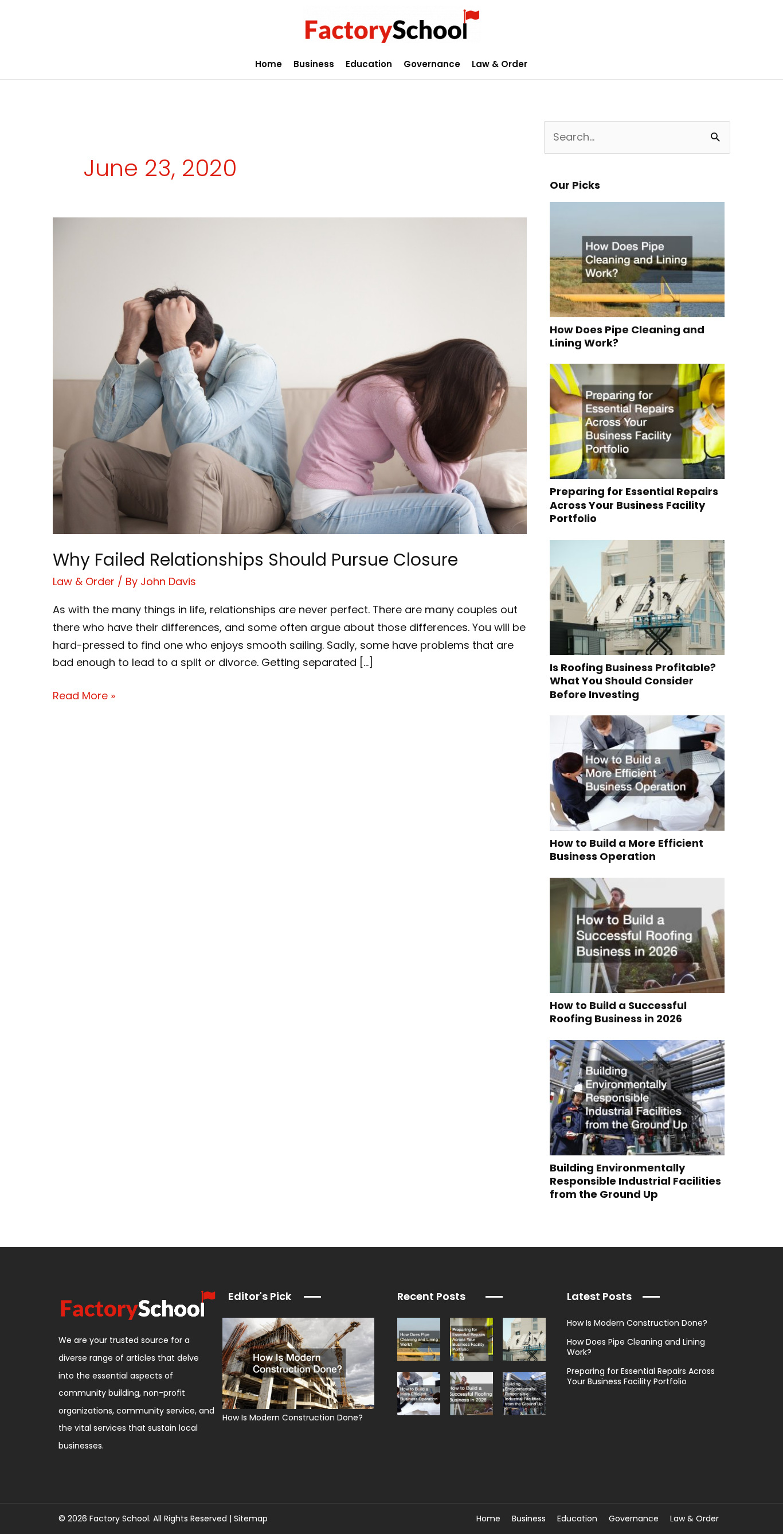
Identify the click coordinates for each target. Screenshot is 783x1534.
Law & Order (499, 64)
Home (268, 64)
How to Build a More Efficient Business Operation (626, 849)
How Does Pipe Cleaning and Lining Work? (627, 336)
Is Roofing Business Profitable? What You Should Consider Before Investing (633, 681)
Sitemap (251, 1518)
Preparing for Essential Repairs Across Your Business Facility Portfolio (634, 504)
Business (313, 64)
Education (369, 64)
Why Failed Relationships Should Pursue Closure (255, 559)
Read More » (84, 695)
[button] (767, 63)
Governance (432, 64)
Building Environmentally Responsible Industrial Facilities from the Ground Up (635, 1181)
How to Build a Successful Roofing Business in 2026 (618, 1012)
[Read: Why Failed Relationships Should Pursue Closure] (290, 375)
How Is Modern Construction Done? (292, 1417)
